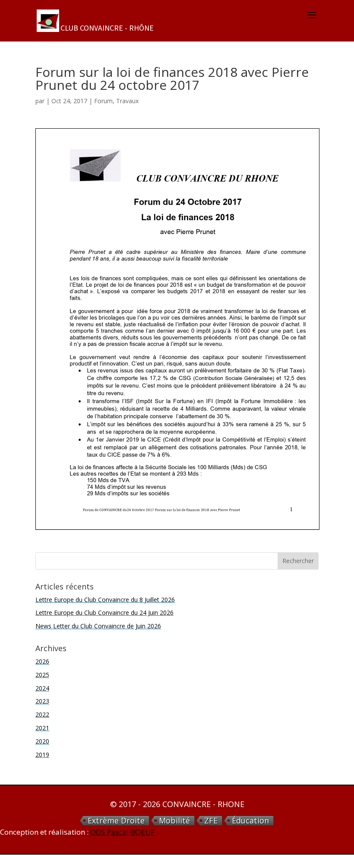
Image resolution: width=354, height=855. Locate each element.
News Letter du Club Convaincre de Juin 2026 (98, 626)
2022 (42, 714)
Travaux (127, 101)
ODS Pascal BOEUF (122, 832)
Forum (103, 101)
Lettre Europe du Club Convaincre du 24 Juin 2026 (104, 612)
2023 (42, 701)
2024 (42, 688)
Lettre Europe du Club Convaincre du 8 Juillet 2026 (105, 599)
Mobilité (174, 821)
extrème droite (116, 821)
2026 (42, 661)
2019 (42, 754)
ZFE (211, 821)
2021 (42, 728)
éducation (250, 821)
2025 (42, 675)
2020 (42, 741)
